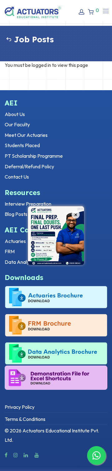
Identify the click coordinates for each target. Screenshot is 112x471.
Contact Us (17, 177)
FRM (10, 251)
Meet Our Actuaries (26, 135)
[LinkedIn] (26, 454)
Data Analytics (21, 262)
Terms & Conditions (25, 419)
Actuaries (15, 241)
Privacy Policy (20, 407)
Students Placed (22, 145)
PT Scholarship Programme (34, 156)
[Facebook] (6, 454)
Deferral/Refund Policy (29, 166)
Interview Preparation (28, 204)
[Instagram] (15, 454)
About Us (15, 114)
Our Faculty (17, 124)
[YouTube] (37, 454)
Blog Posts (16, 214)
